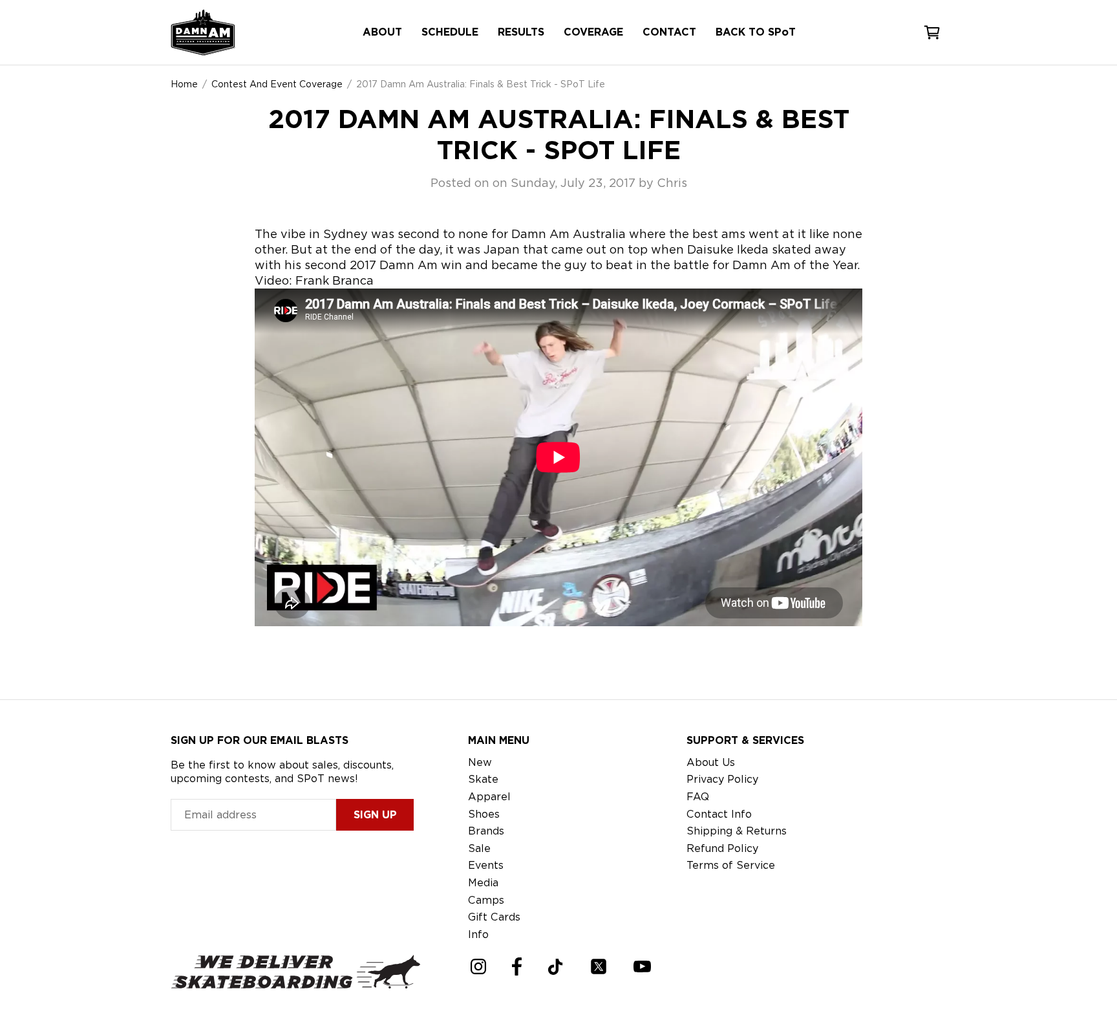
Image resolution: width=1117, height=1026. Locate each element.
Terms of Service (730, 865)
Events (486, 865)
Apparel (489, 797)
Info (478, 934)
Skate (483, 779)
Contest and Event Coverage (277, 84)
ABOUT (382, 32)
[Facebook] (517, 966)
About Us (710, 762)
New (480, 762)
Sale (479, 848)
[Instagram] (478, 966)
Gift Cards (494, 917)
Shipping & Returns (736, 831)
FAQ (697, 797)
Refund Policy (722, 848)
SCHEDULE (449, 32)
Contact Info (719, 814)
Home (184, 84)
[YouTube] (642, 966)
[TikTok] (556, 967)
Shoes (484, 814)
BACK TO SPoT (756, 32)
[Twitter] (599, 966)
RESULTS (521, 32)
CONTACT (669, 32)
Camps (486, 900)
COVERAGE (593, 32)
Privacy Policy (722, 779)
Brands (486, 831)
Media (483, 883)
